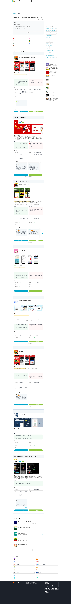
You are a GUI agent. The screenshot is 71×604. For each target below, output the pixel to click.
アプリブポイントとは (28, 583)
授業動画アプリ (48, 37)
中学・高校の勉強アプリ (53, 30)
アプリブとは (27, 582)
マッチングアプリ (48, 59)
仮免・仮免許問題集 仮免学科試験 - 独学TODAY (20, 25)
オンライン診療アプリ (53, 57)
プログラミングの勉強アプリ (49, 35)
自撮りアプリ (52, 52)
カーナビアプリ (48, 52)
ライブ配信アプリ (52, 48)
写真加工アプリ (48, 43)
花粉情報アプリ (48, 57)
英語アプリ (47, 45)
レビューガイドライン (28, 584)
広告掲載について (33, 582)
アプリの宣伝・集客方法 (34, 583)
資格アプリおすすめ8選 (17, 24)
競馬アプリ (52, 59)
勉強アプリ (15, 13)
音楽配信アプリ (51, 45)
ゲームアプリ (52, 43)
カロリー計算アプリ (48, 50)
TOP (13, 13)
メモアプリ (53, 50)
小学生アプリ (47, 30)
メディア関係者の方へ (33, 584)
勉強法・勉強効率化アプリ (53, 28)
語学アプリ (47, 28)
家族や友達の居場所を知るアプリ (50, 55)
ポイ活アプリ (47, 48)
